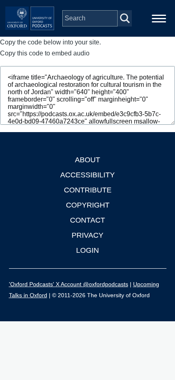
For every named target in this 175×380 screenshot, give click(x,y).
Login (87, 250)
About (87, 160)
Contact (87, 220)
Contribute (88, 190)
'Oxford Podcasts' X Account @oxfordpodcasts (68, 284)
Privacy (87, 235)
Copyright (87, 205)
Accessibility (87, 175)
